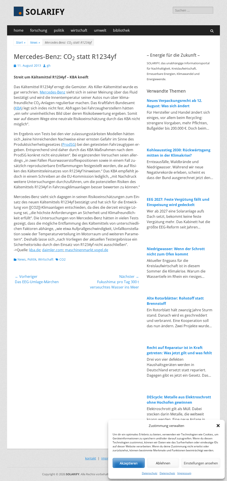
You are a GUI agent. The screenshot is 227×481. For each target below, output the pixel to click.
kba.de (34, 249)
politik (59, 30)
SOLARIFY (45, 12)
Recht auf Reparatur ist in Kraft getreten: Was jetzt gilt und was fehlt (179, 350)
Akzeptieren (129, 463)
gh (49, 65)
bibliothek (121, 30)
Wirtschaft (45, 259)
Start (20, 42)
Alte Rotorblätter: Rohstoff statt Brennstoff (175, 301)
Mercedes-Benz (52, 92)
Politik (31, 259)
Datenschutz (149, 473)
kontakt (90, 458)
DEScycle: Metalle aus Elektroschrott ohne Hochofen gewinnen (179, 400)
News (35, 42)
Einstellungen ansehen (201, 463)
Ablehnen (163, 463)
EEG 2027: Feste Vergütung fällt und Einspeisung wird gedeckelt (178, 202)
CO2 (62, 259)
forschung (38, 30)
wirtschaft (79, 30)
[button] (218, 425)
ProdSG (68, 144)
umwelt (100, 30)
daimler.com (52, 249)
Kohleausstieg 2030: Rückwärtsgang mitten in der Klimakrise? (178, 153)
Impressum (184, 473)
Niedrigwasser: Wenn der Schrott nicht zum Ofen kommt (176, 251)
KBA (18, 108)
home (18, 30)
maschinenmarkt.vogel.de (86, 249)
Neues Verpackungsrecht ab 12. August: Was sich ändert (174, 103)
